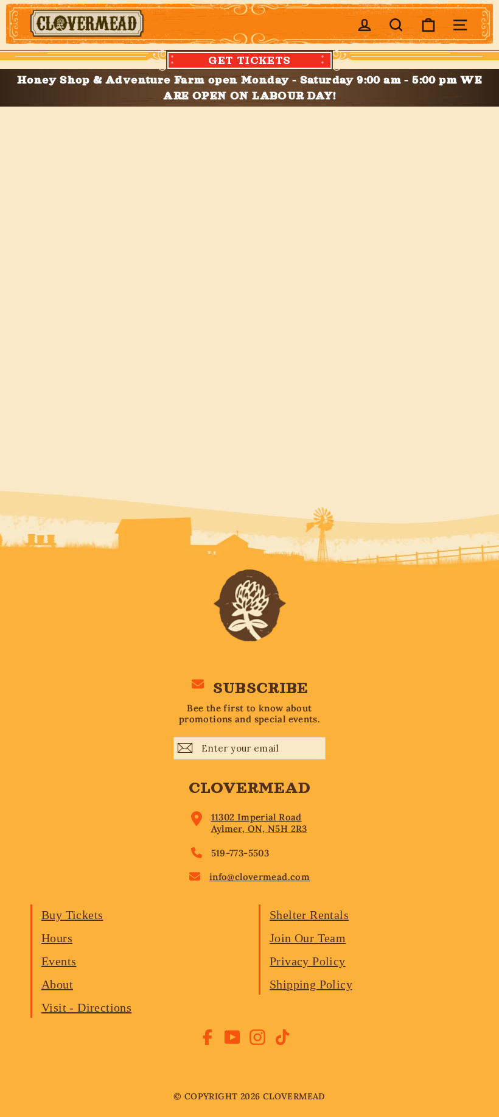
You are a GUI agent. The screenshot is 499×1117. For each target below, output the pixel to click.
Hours (56, 938)
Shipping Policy (311, 984)
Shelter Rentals (309, 914)
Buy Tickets (72, 914)
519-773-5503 (240, 853)
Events (58, 961)
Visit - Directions (86, 1007)
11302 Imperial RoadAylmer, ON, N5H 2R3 (259, 823)
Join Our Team (308, 938)
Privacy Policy (308, 961)
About (57, 984)
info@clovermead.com (259, 877)
